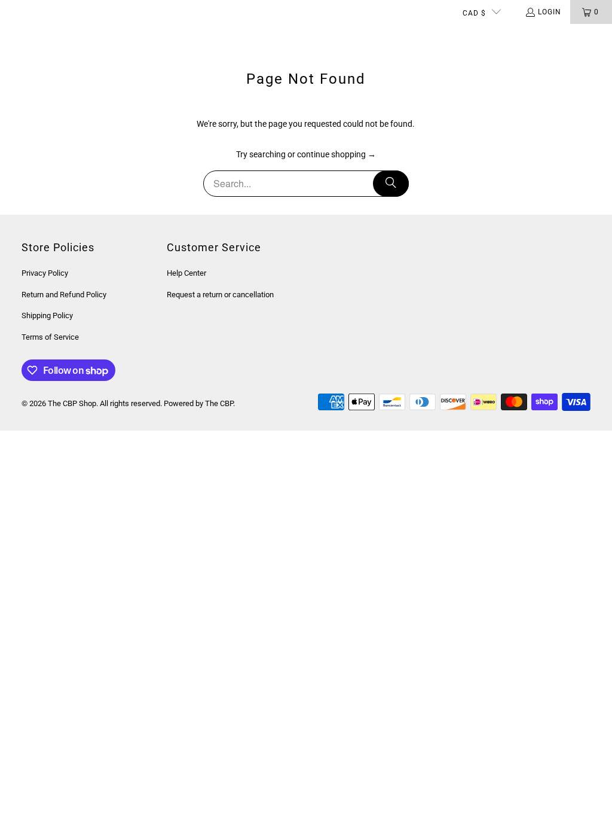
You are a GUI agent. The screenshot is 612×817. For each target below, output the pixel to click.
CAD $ (474, 13)
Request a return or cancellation (220, 294)
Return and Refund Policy (64, 294)
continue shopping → (336, 154)
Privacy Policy (45, 273)
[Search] (391, 183)
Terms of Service (50, 337)
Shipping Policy (47, 315)
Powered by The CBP (198, 403)
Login (549, 12)
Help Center (186, 273)
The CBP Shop (72, 403)
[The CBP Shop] (57, 36)
